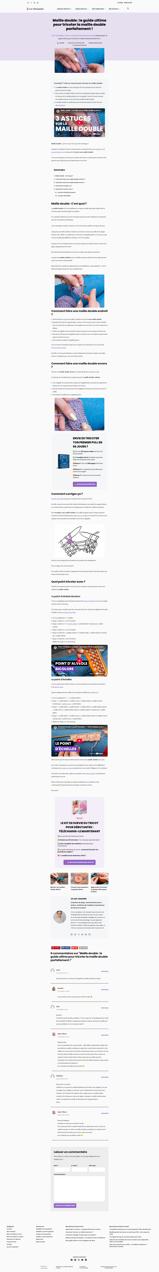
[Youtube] (28, 2)
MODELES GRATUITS (63, 9)
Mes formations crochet (15, 1237)
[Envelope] (37, 2)
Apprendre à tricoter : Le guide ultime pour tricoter (99, 889)
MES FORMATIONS (98, 9)
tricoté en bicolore (89, 601)
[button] (55, 947)
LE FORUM (120, 2)
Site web (92, 1166)
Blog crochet (40, 1242)
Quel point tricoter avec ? (64, 189)
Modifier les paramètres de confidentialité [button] (109, 1267)
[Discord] (89, 934)
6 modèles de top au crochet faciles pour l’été (125, 1237)
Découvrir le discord (14, 1239)
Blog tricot (39, 1239)
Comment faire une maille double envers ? (70, 182)
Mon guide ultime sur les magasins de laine (80, 1240)
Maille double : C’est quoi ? (64, 176)
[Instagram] (31, 2)
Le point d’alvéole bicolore (67, 192)
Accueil (9, 1229)
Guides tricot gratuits (43, 1234)
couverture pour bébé (68, 612)
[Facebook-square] (34, 2)
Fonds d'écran (11, 1242)
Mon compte (11, 1231)
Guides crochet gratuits (44, 1237)
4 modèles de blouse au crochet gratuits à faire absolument (130, 1229)
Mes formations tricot (14, 1234)
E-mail (74, 1166)
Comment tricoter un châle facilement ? (79, 1232)
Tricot (67, 36)
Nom (56, 1166)
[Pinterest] (75, 934)
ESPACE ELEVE (128, 2)
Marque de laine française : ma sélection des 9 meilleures (85, 1238)
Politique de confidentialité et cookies (64, 1267)
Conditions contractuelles (83, 1267)
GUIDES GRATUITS (81, 9)
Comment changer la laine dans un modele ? (81, 1235)
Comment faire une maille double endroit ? (70, 179)
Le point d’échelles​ (64, 196)
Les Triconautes (58, 36)
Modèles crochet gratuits (45, 1231)
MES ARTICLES (113, 9)
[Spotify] (86, 934)
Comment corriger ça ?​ (64, 186)
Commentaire (60, 1174)
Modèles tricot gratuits (44, 1229)
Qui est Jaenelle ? (13, 1247)
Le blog (9, 1244)
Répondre (104, 971)
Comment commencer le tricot (82, 36)
